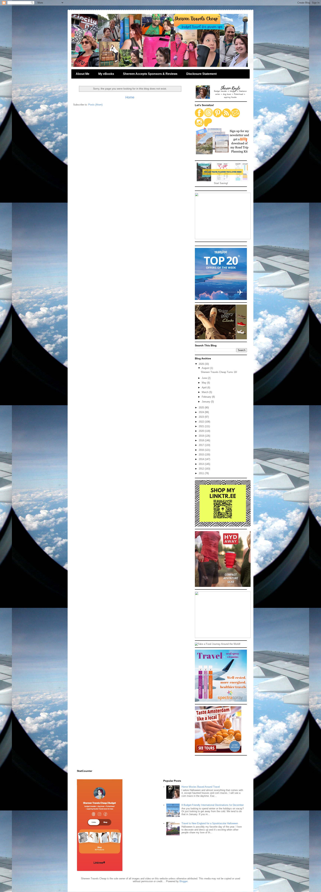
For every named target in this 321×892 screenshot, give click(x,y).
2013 (202, 464)
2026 (202, 364)
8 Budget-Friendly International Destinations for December (212, 805)
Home (129, 97)
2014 (202, 459)
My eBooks (106, 73)
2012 (202, 468)
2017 (202, 445)
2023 (202, 416)
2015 (202, 454)
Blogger (183, 881)
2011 (202, 473)
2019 (202, 435)
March (205, 392)
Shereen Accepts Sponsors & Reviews (150, 73)
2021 (202, 426)
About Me (82, 73)
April (204, 387)
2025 (202, 407)
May (204, 382)
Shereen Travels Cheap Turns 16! (219, 372)
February (207, 396)
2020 (202, 431)
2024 (202, 412)
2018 (202, 440)
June (205, 378)
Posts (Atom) (95, 104)
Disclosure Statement (201, 73)
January (206, 401)
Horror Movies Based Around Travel (200, 786)
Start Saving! (221, 183)
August (206, 368)
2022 (202, 421)
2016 (202, 450)
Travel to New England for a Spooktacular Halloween (209, 823)
